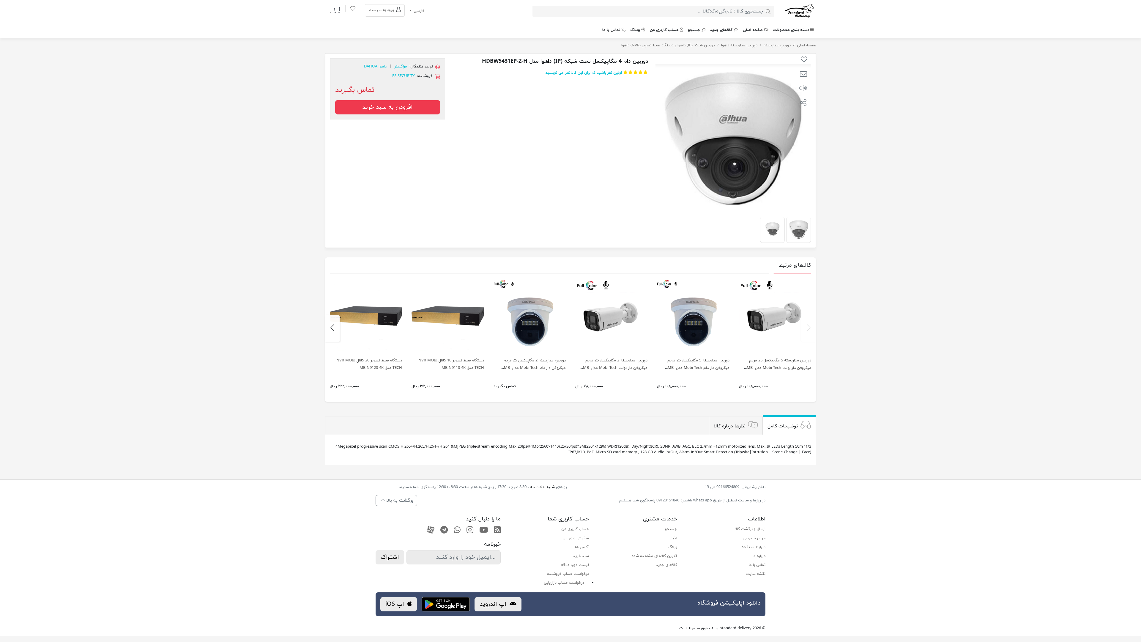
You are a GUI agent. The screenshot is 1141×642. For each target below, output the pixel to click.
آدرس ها (582, 547)
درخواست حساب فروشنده (568, 574)
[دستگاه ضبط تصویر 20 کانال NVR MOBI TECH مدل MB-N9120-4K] (366, 316)
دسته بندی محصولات (791, 30)
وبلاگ (635, 30)
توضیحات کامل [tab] (783, 426)
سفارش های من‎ (575, 538)
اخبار (673, 538)
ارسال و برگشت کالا (750, 529)
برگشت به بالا (399, 500)
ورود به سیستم (382, 10)
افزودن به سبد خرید (387, 107)
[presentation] (808, 328)
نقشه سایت (755, 574)
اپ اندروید (494, 604)
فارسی (418, 11)
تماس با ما (611, 30)
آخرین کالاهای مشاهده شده (654, 556)
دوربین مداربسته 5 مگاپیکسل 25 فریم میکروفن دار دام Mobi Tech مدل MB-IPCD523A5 (698, 368)
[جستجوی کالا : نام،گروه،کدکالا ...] (768, 11)
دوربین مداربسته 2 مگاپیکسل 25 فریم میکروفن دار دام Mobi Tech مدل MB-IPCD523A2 (535, 368)
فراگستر (400, 66)
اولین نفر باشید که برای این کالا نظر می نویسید (584, 72)
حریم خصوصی (754, 538)
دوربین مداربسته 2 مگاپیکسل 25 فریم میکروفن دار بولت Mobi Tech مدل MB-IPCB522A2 (615, 368)
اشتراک (390, 557)
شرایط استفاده (753, 547)
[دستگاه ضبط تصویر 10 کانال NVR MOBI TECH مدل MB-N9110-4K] (448, 316)
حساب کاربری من (664, 30)
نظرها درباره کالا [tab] (730, 426)
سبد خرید (581, 556)
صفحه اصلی (753, 30)
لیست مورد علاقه (575, 565)
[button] (803, 75)
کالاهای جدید (721, 30)
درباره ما (759, 556)
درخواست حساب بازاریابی (564, 583)
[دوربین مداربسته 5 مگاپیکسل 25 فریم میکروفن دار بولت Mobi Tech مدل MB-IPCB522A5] (775, 316)
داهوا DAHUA (375, 66)
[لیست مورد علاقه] (353, 9)
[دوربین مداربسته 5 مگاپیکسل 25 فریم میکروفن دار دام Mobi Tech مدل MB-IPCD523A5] (693, 316)
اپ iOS (395, 604)
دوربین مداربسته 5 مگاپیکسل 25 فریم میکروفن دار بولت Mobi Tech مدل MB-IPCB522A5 (779, 368)
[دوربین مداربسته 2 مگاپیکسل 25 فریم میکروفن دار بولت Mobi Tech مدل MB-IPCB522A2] (611, 316)
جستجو (694, 30)
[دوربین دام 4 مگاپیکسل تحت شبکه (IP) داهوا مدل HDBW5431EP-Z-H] (798, 229)
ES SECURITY (403, 76)
